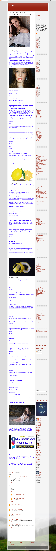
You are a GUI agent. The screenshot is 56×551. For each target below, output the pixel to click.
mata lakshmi (38, 276)
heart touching (38, 239)
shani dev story (38, 312)
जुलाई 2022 (37, 71)
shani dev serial (38, 311)
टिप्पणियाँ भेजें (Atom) (13, 544)
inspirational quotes (38, 252)
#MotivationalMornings (39, 135)
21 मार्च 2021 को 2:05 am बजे (17, 514)
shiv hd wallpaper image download (40, 315)
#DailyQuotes (38, 114)
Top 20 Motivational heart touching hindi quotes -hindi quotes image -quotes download (41, 330)
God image (37, 220)
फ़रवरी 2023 (37, 64)
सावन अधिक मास (38, 185)
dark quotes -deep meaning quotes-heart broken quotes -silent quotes (41, 201)
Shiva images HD (38, 318)
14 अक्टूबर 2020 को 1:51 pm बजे (20, 494)
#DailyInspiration (38, 111)
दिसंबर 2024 (37, 42)
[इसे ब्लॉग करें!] (16, 472)
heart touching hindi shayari (40, 240)
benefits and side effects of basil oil (41, 191)
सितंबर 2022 (37, 69)
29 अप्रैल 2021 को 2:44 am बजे (18, 519)
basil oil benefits (38, 189)
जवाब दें (11, 482)
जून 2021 (37, 85)
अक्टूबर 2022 (37, 68)
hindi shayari (37, 243)
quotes (37, 299)
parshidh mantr (38, 294)
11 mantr (37, 154)
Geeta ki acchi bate (38, 217)
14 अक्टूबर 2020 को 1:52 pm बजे (20, 498)
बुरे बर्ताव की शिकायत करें (39, 348)
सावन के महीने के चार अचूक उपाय (39, 186)
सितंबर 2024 (37, 45)
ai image (37, 188)
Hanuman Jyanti (38, 230)
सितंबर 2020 (37, 92)
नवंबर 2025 (37, 37)
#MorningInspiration (38, 132)
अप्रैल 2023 (37, 62)
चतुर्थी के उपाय (37, 162)
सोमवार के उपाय (37, 187)
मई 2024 (37, 49)
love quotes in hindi (38, 271)
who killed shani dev (38, 344)
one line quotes (38, 289)
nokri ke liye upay (38, 287)
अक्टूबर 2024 (37, 44)
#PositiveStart (38, 140)
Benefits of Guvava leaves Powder (40, 192)
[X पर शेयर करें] (17, 472)
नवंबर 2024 (37, 43)
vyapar (37, 342)
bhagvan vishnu (38, 195)
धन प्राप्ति (37, 165)
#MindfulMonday (38, 129)
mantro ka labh (38, 275)
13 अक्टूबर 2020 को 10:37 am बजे (18, 504)
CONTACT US (38, 16)
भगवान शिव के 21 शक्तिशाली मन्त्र (39, 172)
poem (36, 296)
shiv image (37, 316)
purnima (37, 297)
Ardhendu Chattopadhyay (14, 476)
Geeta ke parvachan (39, 216)
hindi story (37, 244)
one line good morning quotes (40, 288)
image (37, 250)
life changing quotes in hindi (40, 264)
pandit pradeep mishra (39, 292)
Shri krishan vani (38, 321)
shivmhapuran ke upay (39, 319)
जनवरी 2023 (37, 65)
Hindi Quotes (37, 241)
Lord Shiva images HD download (40, 269)
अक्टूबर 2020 (37, 91)
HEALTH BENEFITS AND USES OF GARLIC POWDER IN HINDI (41, 235)
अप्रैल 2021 (37, 87)
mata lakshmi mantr (38, 277)
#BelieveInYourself (38, 110)
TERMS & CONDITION (39, 13)
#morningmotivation (38, 133)
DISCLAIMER (38, 15)
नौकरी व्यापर (37, 167)
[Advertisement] (41, 376)
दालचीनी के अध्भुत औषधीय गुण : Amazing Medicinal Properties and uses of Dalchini (41, 164)
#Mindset (37, 130)
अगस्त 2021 (37, 83)
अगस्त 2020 (37, 93)
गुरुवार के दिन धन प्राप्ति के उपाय (39, 161)
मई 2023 (37, 61)
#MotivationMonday (38, 138)
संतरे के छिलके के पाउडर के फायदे (39, 184)
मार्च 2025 (37, 39)
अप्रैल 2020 (37, 97)
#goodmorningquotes (39, 118)
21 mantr (37, 155)
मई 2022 (37, 73)
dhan (36, 203)
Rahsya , (12, 5)
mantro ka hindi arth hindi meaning (41, 274)
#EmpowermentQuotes (39, 117)
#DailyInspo (37, 112)
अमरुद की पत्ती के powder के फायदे (40, 156)
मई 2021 (37, 86)
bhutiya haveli (38, 196)
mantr (36, 272)
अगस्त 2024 (37, 46)
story (36, 324)
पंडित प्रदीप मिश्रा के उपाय (39, 168)
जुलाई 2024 (37, 47)
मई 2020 (37, 96)
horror (37, 245)
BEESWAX (37, 190)
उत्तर (12, 493)
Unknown (14, 494)
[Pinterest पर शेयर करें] (19, 472)
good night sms (38, 227)
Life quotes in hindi (38, 266)
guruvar (37, 229)
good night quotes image (39, 225)
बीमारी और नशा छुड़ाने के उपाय (39, 171)
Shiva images (38, 317)
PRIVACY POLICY (38, 14)
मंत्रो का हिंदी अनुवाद (38, 173)
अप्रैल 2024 (37, 50)
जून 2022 (37, 72)
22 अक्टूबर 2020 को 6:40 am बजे (18, 509)
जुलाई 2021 (37, 84)
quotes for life (38, 300)
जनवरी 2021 (37, 89)
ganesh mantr (38, 215)
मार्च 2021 (37, 88)
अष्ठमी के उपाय (37, 158)
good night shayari (38, 226)
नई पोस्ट (10, 542)
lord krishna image (38, 268)
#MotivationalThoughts (39, 136)
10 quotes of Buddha (39, 153)
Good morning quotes (39, 221)
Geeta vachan (38, 219)
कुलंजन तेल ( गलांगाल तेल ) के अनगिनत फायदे (41, 160)
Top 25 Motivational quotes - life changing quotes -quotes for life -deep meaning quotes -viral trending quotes (41, 332)
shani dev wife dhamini (39, 313)
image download (38, 251)
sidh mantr (37, 322)
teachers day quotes (39, 325)
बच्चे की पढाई (37, 169)
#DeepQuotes (38, 115)
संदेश (37, 351)
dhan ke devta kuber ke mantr (40, 204)
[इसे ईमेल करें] (15, 472)
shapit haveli (37, 314)
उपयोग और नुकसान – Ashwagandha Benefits (41, 159)
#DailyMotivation (38, 113)
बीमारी (36, 170)
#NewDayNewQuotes (39, 139)
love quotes (37, 270)
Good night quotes (38, 224)
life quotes (37, 265)
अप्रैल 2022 (37, 74)
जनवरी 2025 (37, 41)
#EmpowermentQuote (39, 116)
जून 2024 (37, 48)
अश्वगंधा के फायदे (38, 157)
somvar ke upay (38, 323)
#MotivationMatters (38, 137)
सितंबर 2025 (37, 38)
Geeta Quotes (38, 218)
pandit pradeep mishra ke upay (40, 293)
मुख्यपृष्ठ (21, 542)
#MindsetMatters (38, 131)
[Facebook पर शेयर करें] (18, 472)
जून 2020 (37, 95)
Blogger (26, 547)
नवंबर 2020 (37, 90)
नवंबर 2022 (37, 67)
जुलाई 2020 (37, 94)
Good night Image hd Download (40, 223)
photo (36, 295)
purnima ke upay (38, 298)
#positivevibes (38, 141)
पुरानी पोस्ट (32, 542)
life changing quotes (38, 263)
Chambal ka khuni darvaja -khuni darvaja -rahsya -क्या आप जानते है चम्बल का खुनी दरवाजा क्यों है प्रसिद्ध (41, 198)
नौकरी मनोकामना (38, 166)
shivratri (37, 320)
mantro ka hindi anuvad (39, 273)
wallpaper (37, 343)
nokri (36, 286)
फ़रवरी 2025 (37, 40)
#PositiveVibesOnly (38, 142)
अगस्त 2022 (37, 70)
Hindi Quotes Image (38, 242)
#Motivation (37, 134)
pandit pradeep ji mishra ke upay (40, 291)
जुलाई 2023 (37, 60)
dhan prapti (37, 205)
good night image (38, 222)
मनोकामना (37, 174)
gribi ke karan (38, 228)
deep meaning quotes (39, 202)
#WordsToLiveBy (38, 152)
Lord (36, 267)
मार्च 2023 (37, 63)
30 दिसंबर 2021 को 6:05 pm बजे (18, 524)
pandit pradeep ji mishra (39, 290)
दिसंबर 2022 (37, 66)
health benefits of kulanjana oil (40, 238)
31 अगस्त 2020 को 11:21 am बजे (23, 476)
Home (37, 12)
